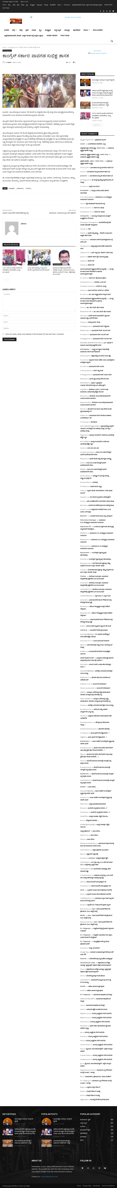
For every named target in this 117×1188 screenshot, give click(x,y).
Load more (96, 125)
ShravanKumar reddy (87, 963)
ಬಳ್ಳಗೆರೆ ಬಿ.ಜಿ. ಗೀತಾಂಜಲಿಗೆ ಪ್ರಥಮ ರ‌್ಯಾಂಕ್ (99, 905)
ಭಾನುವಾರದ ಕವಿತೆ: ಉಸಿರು (96, 366)
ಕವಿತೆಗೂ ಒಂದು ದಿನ (100, 282)
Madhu (82, 915)
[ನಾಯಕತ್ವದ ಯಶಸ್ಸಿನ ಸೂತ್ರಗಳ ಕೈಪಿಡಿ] (85, 82)
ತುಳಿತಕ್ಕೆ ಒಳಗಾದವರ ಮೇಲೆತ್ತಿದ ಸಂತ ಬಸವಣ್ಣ (100, 705)
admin (9, 62)
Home (4, 47)
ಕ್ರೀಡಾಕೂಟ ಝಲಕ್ (100, 140)
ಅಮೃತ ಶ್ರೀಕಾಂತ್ (85, 831)
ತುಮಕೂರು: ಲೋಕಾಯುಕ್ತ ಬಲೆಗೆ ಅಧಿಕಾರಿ (62, 213)
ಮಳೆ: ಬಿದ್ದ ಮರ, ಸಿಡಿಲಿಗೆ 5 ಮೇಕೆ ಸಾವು (102, 252)
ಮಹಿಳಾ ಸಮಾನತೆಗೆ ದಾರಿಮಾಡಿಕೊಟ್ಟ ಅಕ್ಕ (16, 213)
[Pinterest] (29, 68)
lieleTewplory (84, 349)
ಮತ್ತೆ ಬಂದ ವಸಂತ (94, 186)
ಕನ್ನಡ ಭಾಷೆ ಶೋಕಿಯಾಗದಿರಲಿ (97, 804)
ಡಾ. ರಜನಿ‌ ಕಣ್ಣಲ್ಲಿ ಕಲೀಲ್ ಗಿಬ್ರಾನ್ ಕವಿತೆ (99, 294)
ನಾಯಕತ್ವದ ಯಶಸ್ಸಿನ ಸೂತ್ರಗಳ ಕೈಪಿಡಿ (103, 80)
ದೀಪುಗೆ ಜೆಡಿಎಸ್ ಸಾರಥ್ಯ (93, 1091)
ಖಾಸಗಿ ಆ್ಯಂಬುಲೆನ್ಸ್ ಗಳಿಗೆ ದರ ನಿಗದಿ (99, 379)
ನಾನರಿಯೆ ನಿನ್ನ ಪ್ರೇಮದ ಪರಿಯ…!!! (97, 808)
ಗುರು (89, 229)
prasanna (83, 176)
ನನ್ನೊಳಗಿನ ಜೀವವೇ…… (92, 820)
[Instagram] (103, 11)
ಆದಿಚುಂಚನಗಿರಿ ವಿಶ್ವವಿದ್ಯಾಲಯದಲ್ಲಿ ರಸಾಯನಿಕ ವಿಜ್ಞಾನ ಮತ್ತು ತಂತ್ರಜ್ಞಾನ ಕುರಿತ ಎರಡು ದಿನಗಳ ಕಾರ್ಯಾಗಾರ (102, 93)
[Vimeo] (110, 11)
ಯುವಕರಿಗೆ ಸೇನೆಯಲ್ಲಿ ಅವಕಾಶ (98, 630)
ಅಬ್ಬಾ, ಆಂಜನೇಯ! (94, 948)
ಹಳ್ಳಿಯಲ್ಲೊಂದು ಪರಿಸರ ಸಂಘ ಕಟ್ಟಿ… (101, 356)
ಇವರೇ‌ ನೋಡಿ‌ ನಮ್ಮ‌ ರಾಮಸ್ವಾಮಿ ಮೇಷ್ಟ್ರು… (100, 459)
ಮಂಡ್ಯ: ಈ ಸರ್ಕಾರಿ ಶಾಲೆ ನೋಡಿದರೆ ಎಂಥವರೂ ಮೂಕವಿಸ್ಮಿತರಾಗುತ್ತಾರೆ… (97, 271)
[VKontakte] (105, 1168)
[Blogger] (82, 1168)
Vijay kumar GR (85, 526)
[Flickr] (93, 1168)
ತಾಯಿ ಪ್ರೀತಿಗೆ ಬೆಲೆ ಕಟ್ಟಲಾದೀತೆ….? (100, 733)
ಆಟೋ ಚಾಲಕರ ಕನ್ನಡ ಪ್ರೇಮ (96, 986)
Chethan (83, 576)
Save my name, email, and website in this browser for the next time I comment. (34, 334)
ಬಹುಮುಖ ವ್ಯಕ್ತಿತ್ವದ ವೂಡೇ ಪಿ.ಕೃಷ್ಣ (89, 157)
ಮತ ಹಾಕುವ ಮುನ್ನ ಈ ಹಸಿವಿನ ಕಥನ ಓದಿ (101, 167)
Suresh (82, 144)
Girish (82, 890)
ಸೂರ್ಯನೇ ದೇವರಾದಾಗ (99, 684)
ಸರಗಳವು (95, 482)
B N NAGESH (84, 190)
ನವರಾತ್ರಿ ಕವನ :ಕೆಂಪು (94, 322)
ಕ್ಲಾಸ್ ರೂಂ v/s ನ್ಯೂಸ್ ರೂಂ (103, 596)
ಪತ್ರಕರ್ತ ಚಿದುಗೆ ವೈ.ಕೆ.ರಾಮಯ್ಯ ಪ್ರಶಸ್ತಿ (98, 257)
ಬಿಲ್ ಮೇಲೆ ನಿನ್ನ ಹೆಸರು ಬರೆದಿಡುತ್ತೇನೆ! (100, 497)
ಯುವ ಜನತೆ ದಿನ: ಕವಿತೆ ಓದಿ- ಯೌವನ (98, 290)
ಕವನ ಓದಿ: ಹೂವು (99, 208)
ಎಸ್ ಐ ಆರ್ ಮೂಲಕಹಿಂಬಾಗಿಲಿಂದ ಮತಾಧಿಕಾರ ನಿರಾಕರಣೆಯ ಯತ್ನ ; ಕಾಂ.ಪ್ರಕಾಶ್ (12, 270)
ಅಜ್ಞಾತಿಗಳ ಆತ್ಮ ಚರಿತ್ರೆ (92, 854)
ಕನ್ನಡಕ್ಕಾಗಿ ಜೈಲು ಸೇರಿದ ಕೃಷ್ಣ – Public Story (92, 148)
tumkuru (28, 188)
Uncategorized (12, 47)
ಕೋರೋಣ (94, 422)
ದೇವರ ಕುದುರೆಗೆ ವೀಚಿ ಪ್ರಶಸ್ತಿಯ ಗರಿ (96, 882)
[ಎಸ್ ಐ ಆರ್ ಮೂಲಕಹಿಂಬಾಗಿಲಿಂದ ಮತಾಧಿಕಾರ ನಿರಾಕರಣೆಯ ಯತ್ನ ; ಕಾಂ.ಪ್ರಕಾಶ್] (14, 257)
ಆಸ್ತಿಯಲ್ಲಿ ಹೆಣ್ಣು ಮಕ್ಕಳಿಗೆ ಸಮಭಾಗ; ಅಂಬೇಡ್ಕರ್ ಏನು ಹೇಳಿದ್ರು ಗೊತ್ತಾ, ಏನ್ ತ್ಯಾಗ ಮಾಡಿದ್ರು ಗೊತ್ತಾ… (97, 428)
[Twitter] (107, 11)
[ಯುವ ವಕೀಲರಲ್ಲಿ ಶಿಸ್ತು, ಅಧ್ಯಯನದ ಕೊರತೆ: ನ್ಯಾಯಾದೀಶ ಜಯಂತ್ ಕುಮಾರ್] (39, 257)
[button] (111, 41)
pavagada (12, 188)
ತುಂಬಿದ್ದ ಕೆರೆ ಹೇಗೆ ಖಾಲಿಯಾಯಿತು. (99, 1099)
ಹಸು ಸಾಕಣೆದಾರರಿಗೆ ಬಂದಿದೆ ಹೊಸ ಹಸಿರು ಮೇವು (100, 501)
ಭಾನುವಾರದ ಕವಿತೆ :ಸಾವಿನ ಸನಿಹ (102, 375)
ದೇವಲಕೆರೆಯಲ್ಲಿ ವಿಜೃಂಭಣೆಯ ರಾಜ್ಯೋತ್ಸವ (100, 958)
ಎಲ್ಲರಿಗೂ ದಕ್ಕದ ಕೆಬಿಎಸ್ (93, 1087)
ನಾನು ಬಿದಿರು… (92, 787)
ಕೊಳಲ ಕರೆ (91, 261)
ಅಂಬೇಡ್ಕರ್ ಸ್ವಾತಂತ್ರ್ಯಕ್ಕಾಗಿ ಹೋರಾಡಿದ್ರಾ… (100, 559)
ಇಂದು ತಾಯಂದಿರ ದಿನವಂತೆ (101, 641)
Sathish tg (83, 630)
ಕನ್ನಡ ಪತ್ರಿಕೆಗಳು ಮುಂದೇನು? (100, 850)
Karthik (82, 787)
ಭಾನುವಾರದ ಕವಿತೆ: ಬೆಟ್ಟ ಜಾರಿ (101, 326)
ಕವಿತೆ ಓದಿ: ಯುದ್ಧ (101, 286)
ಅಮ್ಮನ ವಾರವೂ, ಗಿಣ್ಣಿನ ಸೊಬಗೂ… (99, 816)
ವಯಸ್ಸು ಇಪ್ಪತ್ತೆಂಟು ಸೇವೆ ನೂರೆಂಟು (102, 1013)
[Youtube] (113, 11)
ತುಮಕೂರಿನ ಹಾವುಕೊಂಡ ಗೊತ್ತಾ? (102, 994)
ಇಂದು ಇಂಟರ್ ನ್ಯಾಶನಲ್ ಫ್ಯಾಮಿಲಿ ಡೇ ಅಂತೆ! (98, 626)
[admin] (4, 62)
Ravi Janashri (84, 552)
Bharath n (83, 516)
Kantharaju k (84, 741)
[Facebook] (100, 11)
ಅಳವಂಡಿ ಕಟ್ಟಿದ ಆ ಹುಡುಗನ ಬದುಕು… (97, 1009)
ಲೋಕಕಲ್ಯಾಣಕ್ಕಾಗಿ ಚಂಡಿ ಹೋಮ (95, 976)
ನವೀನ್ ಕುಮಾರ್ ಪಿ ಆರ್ (87, 658)
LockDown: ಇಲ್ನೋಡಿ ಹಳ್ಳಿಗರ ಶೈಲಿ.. (98, 858)
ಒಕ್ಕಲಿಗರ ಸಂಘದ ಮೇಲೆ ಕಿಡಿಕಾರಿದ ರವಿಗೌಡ (99, 890)
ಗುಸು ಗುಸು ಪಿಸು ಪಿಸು (93, 448)
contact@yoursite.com (49, 1176)
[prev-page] (4, 279)
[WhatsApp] (34, 68)
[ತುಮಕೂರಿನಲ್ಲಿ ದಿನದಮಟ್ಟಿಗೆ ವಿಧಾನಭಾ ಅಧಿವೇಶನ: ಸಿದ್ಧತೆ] (85, 105)
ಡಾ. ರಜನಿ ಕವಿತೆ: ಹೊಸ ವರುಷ (95, 307)
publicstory (20, 188)
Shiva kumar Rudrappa (88, 520)
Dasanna (83, 958)
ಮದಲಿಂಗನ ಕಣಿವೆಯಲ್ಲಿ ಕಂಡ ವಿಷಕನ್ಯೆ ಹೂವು (101, 505)
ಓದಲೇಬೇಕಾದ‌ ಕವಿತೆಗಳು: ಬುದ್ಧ (96, 144)
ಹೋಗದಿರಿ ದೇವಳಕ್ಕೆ (103, 729)
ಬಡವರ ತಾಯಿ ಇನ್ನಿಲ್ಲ (96, 486)
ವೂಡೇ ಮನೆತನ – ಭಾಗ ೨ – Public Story (91, 161)
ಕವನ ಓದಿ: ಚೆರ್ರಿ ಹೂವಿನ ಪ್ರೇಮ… (98, 278)
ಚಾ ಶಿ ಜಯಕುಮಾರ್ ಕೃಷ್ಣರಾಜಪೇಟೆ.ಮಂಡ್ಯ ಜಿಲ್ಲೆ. (93, 269)
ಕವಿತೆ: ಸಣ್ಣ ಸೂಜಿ (98, 370)
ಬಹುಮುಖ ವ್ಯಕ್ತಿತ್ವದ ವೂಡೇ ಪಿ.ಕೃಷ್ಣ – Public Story (94, 154)
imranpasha (84, 216)
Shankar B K (84, 774)
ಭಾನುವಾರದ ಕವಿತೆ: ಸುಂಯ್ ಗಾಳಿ (101, 330)
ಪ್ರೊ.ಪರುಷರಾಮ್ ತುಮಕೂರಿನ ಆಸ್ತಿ (95, 203)
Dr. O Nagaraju (85, 928)
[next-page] (7, 279)
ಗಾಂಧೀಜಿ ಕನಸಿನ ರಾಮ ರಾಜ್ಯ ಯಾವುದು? (101, 516)
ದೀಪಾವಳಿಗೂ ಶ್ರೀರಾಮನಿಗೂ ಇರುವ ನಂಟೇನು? (98, 1076)
